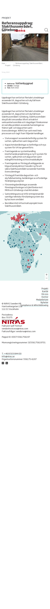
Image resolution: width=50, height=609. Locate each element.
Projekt (8, 65)
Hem (3, 63)
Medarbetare (42, 300)
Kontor (45, 297)
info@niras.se (8, 357)
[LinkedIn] (3, 364)
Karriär (45, 291)
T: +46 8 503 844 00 (12, 354)
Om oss (44, 294)
